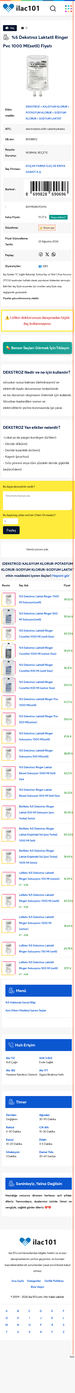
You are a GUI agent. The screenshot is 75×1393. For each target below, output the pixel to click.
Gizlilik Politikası (54, 1281)
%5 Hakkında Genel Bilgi (20, 1002)
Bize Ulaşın (37, 1287)
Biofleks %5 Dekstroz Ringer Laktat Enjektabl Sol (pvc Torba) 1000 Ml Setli (38, 834)
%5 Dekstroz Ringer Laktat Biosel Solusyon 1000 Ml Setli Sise (37, 773)
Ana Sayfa (17, 1281)
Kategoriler (34, 1281)
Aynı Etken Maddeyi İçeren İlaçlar (25, 1010)
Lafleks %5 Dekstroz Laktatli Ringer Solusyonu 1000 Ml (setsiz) (36, 923)
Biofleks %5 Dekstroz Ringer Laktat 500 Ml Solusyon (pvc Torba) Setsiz (36, 812)
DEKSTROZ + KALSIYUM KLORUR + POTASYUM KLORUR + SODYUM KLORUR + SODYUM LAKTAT (47, 112)
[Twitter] (47, 255)
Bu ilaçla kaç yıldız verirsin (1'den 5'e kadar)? (29, 515)
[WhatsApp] (53, 255)
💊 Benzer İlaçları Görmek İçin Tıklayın (37, 348)
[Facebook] (41, 255)
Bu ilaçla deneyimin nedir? (19, 486)
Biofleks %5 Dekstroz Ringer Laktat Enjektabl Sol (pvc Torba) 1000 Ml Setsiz (38, 856)
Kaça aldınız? (58, 217)
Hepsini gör (61, 576)
